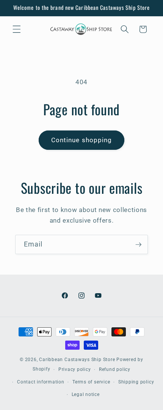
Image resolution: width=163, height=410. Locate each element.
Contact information (40, 382)
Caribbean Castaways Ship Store (77, 359)
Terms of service (91, 382)
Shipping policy (136, 382)
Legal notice (86, 394)
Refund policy (114, 369)
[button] (17, 29)
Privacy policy (74, 369)
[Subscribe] (138, 244)
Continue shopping (81, 140)
